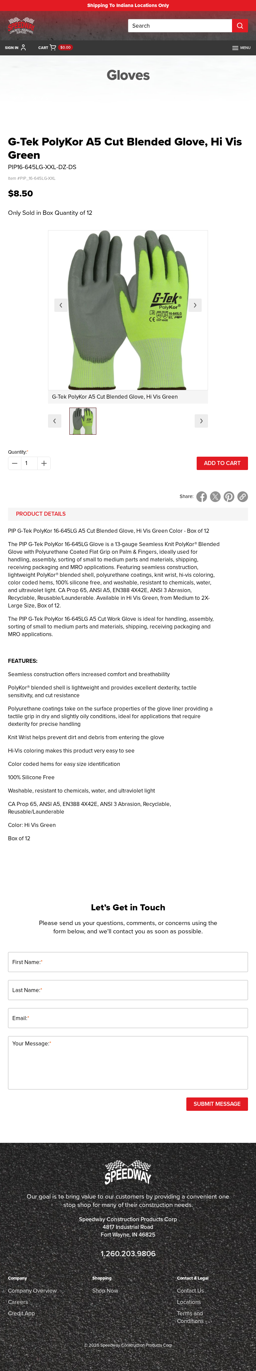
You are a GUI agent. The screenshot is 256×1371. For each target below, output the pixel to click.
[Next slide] (195, 305)
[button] (82, 421)
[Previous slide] (61, 305)
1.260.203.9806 (128, 1254)
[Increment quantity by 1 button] (44, 463)
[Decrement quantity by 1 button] (14, 463)
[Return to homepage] (21, 25)
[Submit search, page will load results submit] (240, 25)
